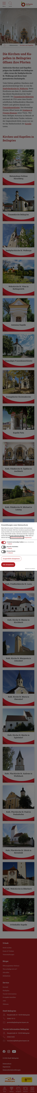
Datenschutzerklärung (17, 537)
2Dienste (10, 553)
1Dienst (9, 544)
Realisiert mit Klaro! (30, 568)
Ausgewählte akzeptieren (11, 559)
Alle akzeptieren (8, 564)
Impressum (28, 537)
